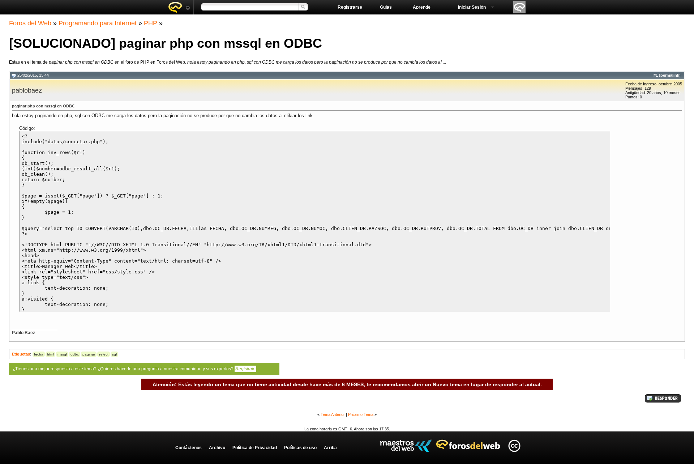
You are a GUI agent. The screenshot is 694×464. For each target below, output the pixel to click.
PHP (150, 23)
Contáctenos (188, 447)
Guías (386, 7)
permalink (669, 75)
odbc (74, 354)
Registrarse (350, 7)
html (50, 354)
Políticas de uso (300, 447)
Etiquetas (21, 354)
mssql (62, 354)
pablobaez (27, 90)
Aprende (421, 7)
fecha (38, 354)
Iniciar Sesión (472, 7)
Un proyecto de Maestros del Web (406, 445)
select (103, 354)
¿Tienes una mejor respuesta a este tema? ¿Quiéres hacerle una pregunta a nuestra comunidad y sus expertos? (134, 368)
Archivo (217, 447)
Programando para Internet (98, 23)
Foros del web (179, 7)
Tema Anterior (333, 414)
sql (114, 354)
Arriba (330, 447)
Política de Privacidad (254, 447)
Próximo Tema (360, 414)
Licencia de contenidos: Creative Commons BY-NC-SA (514, 445)
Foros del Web (30, 23)
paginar (88, 354)
